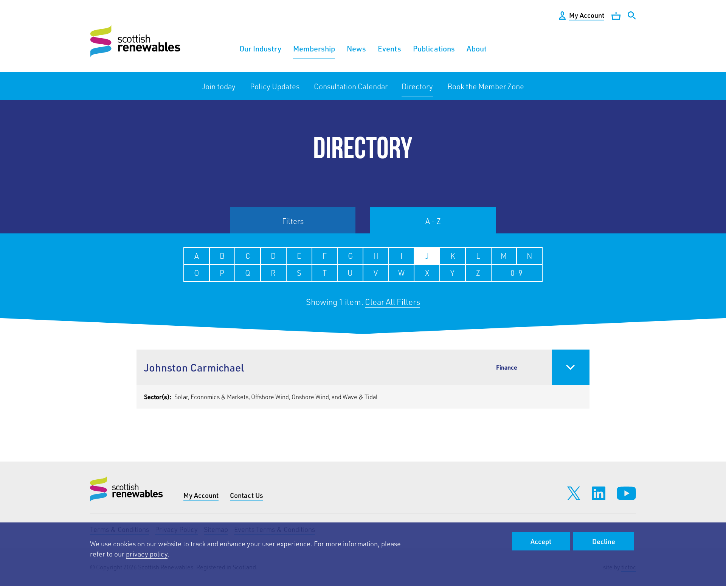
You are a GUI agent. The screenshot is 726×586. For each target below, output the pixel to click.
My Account (201, 495)
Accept (541, 541)
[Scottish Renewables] (136, 41)
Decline (603, 541)
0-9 (516, 273)
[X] (573, 493)
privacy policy (147, 553)
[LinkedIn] (598, 493)
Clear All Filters (392, 301)
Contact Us (246, 495)
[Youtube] (626, 493)
